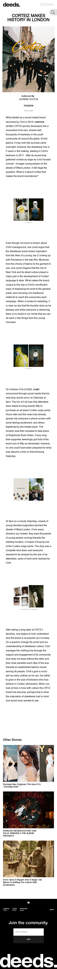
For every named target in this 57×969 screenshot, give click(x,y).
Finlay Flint (29, 222)
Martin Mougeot (35, 609)
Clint (36, 389)
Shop (52, 910)
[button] (47, 4)
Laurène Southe (28, 99)
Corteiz (39, 122)
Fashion (28, 106)
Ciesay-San (25, 609)
